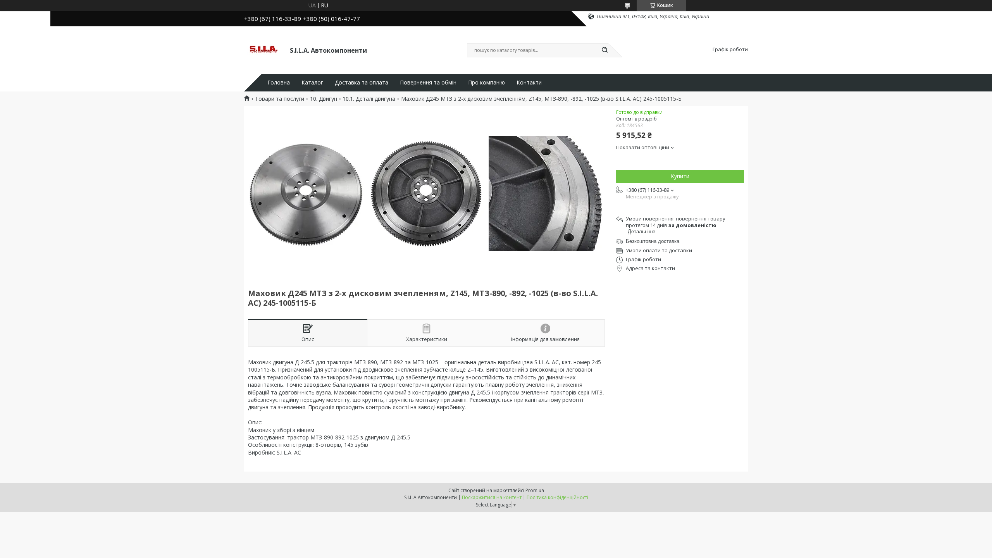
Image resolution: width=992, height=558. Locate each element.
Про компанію (486, 82)
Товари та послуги (279, 98)
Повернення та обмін (428, 82)
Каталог (312, 82)
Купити (680, 176)
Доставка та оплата (361, 82)
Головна (278, 82)
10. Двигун (323, 98)
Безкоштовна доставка (652, 241)
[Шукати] (604, 50)
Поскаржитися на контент (492, 497)
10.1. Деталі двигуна (369, 98)
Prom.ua (534, 490)
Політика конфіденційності (557, 497)
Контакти (529, 82)
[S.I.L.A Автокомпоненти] (263, 49)
